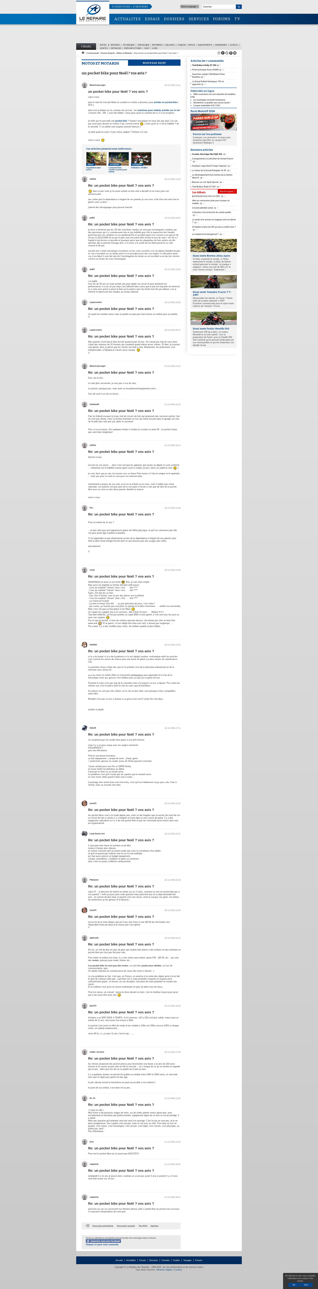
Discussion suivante (126, 1226)
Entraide (116, 48)
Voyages (187, 1260)
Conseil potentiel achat (205, 208)
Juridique (143, 45)
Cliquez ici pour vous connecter (102, 1244)
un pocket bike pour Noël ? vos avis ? (118, 91)
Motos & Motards (110, 45)
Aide (155, 48)
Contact (178, 1269)
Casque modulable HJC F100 (206, 105)
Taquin (182, 45)
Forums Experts (108, 53)
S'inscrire (140, 6)
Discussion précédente (103, 1226)
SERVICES (199, 19)
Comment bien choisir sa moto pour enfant (117, 168)
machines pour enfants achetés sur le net (158, 110)
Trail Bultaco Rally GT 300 (206, 187)
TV (237, 19)
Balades (170, 45)
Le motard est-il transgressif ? (208, 234)
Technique (129, 45)
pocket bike (121, 121)
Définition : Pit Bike (139, 166)
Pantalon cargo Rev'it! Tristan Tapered (211, 166)
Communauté (93, 53)
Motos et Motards (124, 53)
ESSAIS (152, 19)
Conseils (165, 1260)
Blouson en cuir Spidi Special (208, 182)
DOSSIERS (174, 19)
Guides (176, 1260)
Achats (234, 45)
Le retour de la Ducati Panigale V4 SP (211, 170)
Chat (147, 48)
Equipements (205, 45)
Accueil (119, 1260)
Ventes (104, 48)
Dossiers (153, 1260)
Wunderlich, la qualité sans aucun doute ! (211, 103)
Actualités (131, 1260)
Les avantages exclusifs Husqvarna (209, 100)
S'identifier (121, 6)
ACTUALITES (127, 19)
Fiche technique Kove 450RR (208, 70)
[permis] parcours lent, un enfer (209, 196)
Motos (191, 45)
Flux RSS (143, 1226)
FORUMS (221, 19)
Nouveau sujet (154, 62)
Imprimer (155, 1226)
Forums (86, 46)
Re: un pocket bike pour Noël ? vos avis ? (121, 185)
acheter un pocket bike (165, 102)
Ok (293, 1285)
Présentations (132, 48)
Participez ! (227, 191)
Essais (142, 1260)
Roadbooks (221, 45)
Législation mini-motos (93, 167)
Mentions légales (164, 1269)
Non (306, 1285)
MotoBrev (157, 45)
